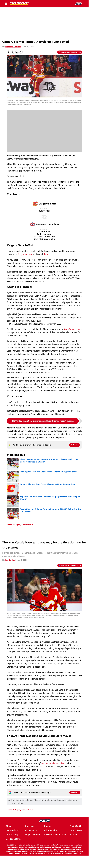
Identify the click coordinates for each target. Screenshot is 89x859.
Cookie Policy (12, 834)
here (46, 254)
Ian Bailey (10, 560)
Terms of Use (76, 830)
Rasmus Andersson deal (53, 763)
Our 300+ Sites (76, 826)
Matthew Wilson (13, 47)
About (8, 826)
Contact (47, 826)
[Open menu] (6, 3)
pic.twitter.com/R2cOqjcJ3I (28, 321)
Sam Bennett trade (73, 329)
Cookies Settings (13, 839)
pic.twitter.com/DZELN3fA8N (50, 369)
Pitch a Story (31, 830)
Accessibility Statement (55, 834)
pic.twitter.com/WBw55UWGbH (66, 278)
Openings (29, 826)
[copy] (21, 52)
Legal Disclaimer (32, 834)
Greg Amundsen (24, 254)
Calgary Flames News (23, 525)
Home (9, 525)
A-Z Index (74, 834)
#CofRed (48, 278)
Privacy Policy (50, 830)
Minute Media (17, 845)
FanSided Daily (13, 830)
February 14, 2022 (38, 281)
